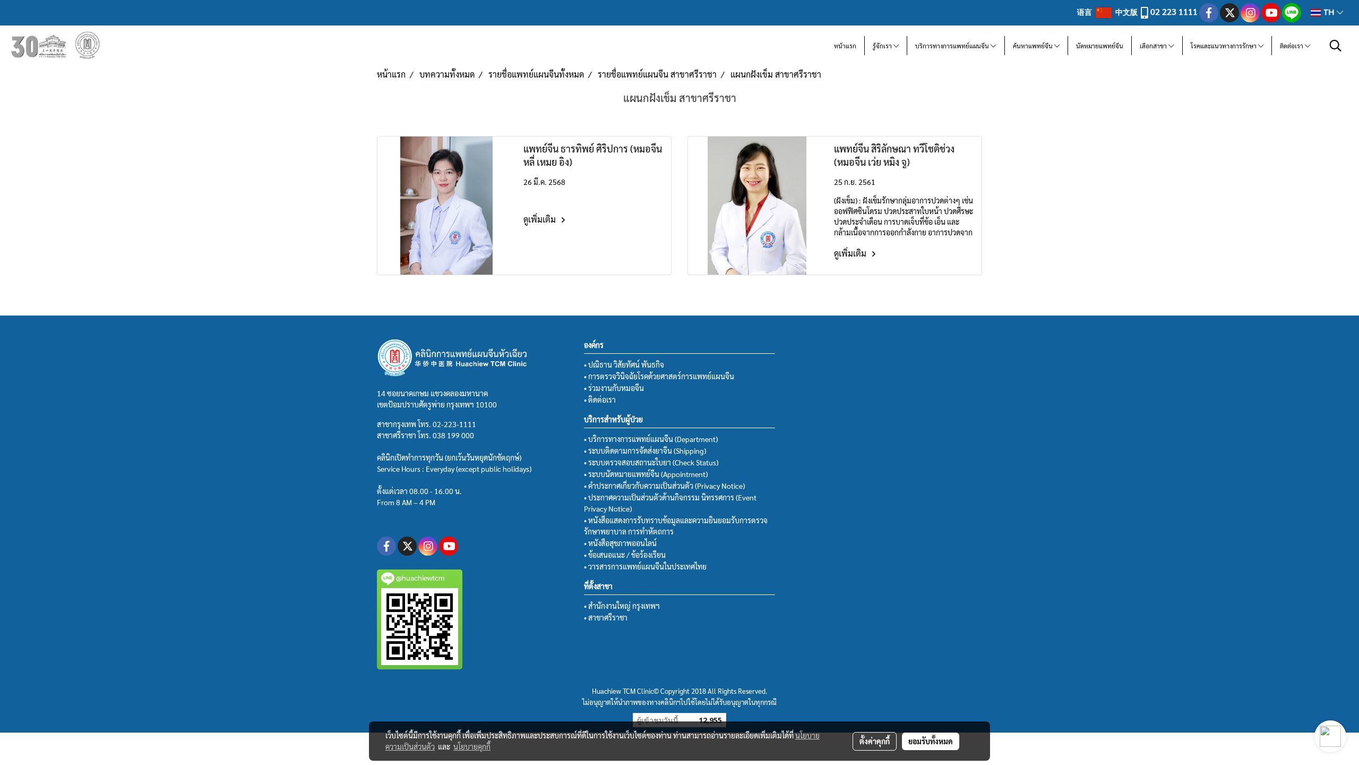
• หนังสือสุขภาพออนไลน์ (620, 543)
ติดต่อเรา (1292, 45)
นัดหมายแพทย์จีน (1099, 45)
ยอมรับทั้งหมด (930, 741)
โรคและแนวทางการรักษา (1224, 45)
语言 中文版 (1108, 11)
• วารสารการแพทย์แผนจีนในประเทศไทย (645, 566)
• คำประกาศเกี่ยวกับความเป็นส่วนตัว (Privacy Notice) (664, 485)
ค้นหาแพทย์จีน (1033, 45)
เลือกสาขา (1154, 45)
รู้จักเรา (883, 45)
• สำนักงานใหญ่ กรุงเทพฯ (622, 605)
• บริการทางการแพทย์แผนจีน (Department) (651, 439)
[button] (1335, 46)
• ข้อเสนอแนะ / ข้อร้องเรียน (625, 554)
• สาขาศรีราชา (605, 617)
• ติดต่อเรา (600, 399)
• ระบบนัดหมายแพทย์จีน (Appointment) (646, 474)
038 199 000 (453, 435)
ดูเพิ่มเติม (540, 219)
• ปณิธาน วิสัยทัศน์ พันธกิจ (624, 364)
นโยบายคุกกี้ (472, 746)
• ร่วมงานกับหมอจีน (614, 388)
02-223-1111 (454, 424)
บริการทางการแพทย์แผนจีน (953, 45)
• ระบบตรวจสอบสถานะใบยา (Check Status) (651, 462)
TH (1329, 12)
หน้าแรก (845, 45)
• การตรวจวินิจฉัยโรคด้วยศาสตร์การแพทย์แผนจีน (659, 376)
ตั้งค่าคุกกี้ (874, 741)
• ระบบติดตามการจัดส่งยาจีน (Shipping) (645, 450)
